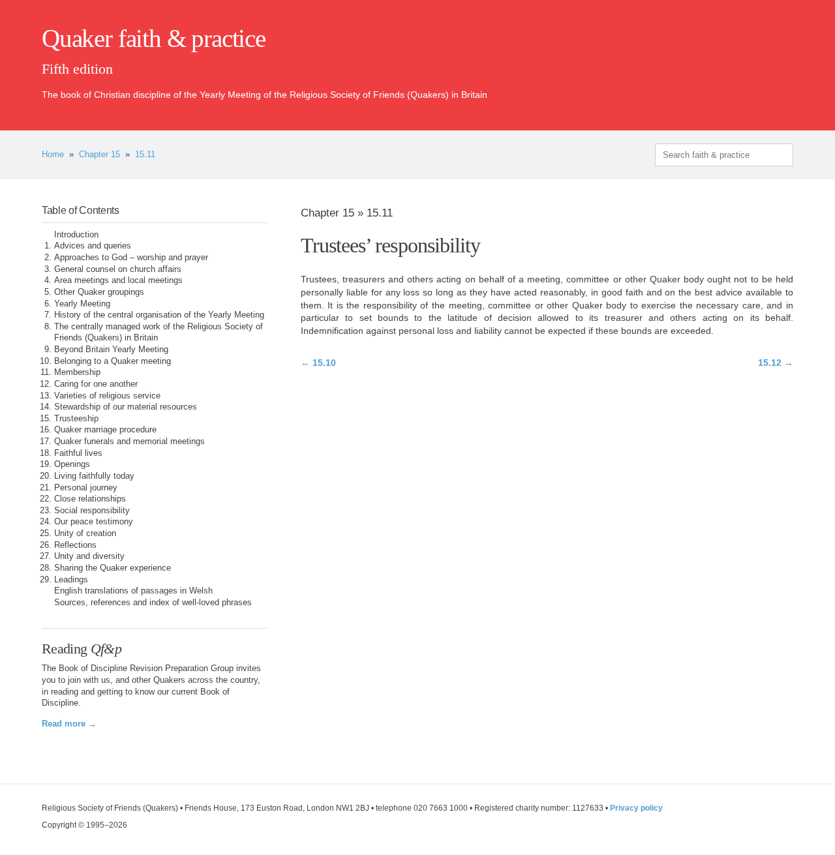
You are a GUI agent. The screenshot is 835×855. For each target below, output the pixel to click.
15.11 (145, 154)
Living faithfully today (94, 476)
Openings (72, 464)
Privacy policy (636, 808)
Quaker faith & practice (154, 38)
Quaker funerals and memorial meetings (129, 441)
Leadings (71, 579)
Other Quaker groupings (99, 292)
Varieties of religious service (107, 395)
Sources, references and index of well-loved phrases (153, 602)
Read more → (69, 723)
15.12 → (775, 362)
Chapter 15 (99, 154)
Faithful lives (78, 453)
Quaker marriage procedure (105, 429)
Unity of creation (85, 533)
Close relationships (90, 498)
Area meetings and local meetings (118, 280)
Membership (77, 372)
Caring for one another (96, 384)
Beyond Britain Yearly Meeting (111, 349)
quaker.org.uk (754, 60)
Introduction (76, 234)
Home (53, 154)
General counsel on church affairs (117, 269)
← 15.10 (318, 362)
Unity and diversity (89, 556)
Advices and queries (92, 245)
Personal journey (85, 487)
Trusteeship (76, 418)
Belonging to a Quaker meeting (112, 361)
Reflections (75, 545)
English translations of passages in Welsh (133, 590)
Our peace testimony (93, 521)
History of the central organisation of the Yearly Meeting (159, 315)
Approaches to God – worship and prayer (131, 257)
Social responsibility (92, 510)
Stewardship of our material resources (125, 407)
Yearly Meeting (82, 303)
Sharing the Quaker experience (112, 568)
